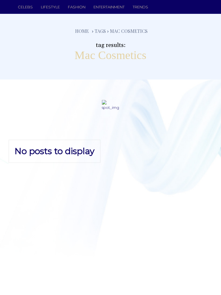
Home (82, 31)
